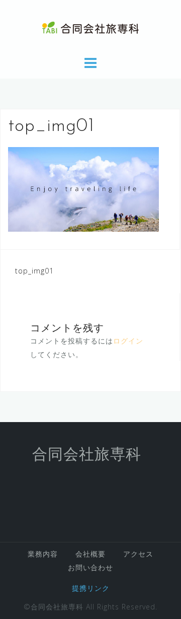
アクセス (138, 554)
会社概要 (90, 554)
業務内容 (43, 554)
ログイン (128, 341)
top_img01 (34, 271)
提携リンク (91, 588)
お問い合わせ (90, 567)
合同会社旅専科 (86, 455)
